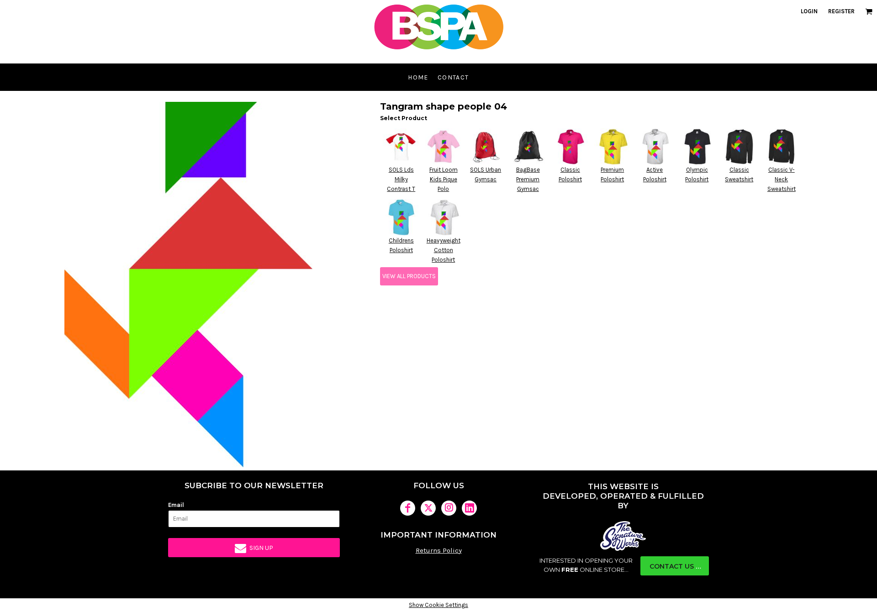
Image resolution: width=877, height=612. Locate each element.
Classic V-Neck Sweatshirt (781, 179)
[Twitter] (428, 508)
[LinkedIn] (469, 508)
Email (176, 504)
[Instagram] (448, 508)
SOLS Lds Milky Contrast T (401, 179)
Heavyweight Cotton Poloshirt (443, 250)
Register (841, 11)
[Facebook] (407, 508)
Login (809, 11)
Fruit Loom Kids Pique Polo (443, 179)
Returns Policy (439, 550)
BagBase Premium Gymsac (528, 179)
